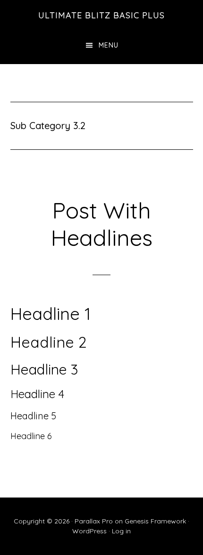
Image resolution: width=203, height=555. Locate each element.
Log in (121, 531)
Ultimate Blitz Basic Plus (101, 15)
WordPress (89, 531)
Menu (108, 45)
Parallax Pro (94, 521)
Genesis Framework (155, 521)
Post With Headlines (101, 224)
